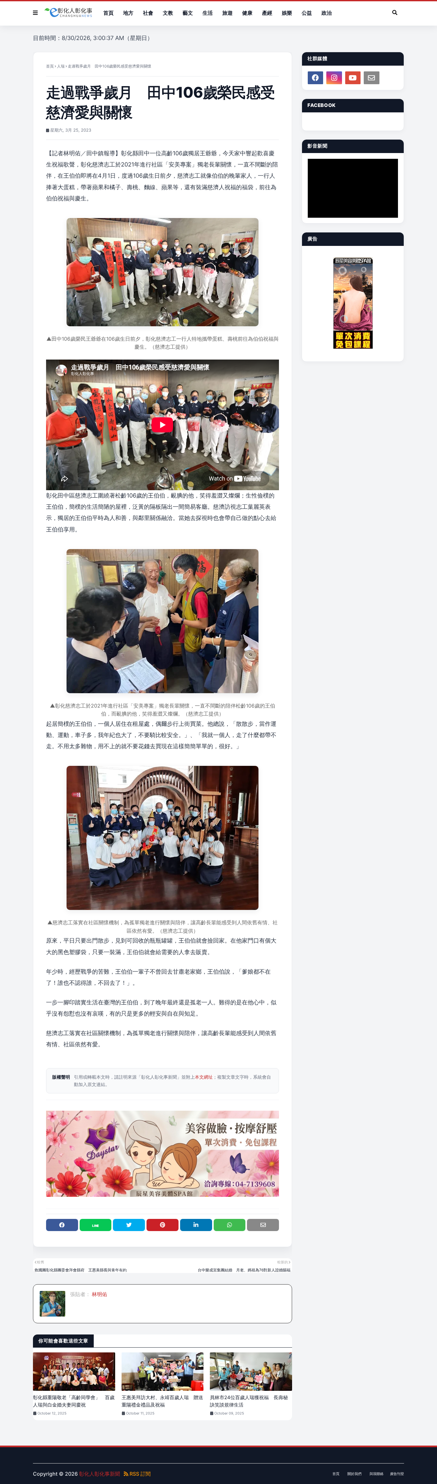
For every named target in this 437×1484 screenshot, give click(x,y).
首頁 (50, 66)
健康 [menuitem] (247, 13)
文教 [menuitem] (168, 13)
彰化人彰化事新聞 (99, 1474)
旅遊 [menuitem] (227, 13)
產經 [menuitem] (267, 13)
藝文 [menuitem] (188, 13)
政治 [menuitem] (327, 13)
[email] (371, 77)
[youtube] (353, 77)
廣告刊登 (397, 1474)
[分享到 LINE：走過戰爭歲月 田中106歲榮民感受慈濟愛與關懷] (96, 1225)
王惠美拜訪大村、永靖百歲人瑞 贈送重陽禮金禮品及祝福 (162, 1401)
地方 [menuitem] (128, 13)
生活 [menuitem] (208, 13)
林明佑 (99, 1294)
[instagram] (334, 77)
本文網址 (204, 1077)
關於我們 (354, 1474)
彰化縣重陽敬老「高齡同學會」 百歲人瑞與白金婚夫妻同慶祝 (74, 1401)
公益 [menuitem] (307, 13)
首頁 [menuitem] (108, 13)
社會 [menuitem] (148, 13)
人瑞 (61, 66)
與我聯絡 (376, 1474)
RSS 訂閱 (139, 1474)
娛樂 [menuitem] (287, 13)
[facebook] (315, 77)
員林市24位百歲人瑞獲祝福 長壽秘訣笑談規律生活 (249, 1401)
